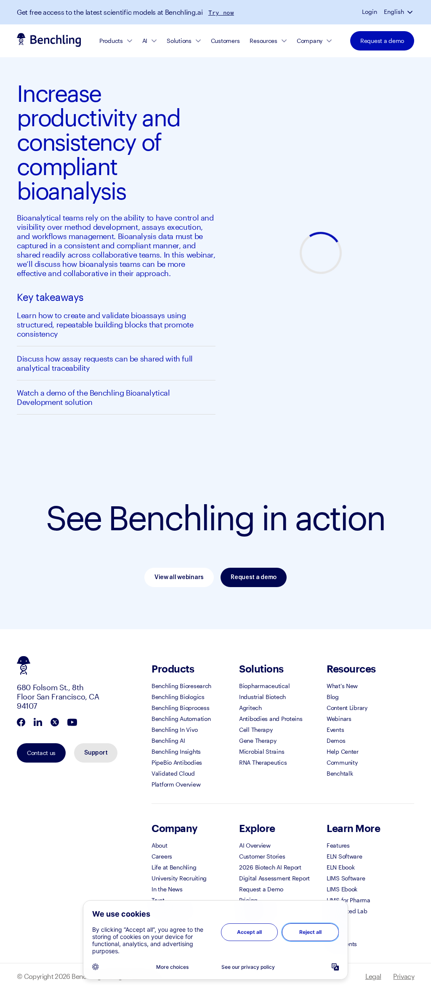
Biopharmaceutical (264, 685)
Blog (333, 696)
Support (95, 753)
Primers (337, 932)
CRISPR (336, 921)
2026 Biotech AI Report (270, 867)
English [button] (394, 11)
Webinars (339, 718)
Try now (221, 12)
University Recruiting (179, 878)
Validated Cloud (173, 773)
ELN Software (344, 856)
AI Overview (255, 845)
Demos (336, 740)
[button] (410, 11)
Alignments (342, 943)
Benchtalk (340, 773)
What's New (342, 685)
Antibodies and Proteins (271, 718)
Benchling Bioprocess (180, 707)
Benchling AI (168, 740)
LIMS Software (346, 878)
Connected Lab (347, 911)
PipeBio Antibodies (177, 762)
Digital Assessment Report (274, 878)
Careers (162, 856)
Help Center (343, 751)
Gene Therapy (258, 740)
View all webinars (179, 577)
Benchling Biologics (178, 696)
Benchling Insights (176, 751)
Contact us (41, 752)
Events (335, 729)
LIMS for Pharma (348, 900)
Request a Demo (261, 889)
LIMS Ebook (342, 889)
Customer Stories (262, 856)
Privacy (403, 976)
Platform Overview (176, 784)
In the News (167, 889)
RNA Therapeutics (263, 762)
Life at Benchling (174, 867)
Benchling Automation (181, 718)
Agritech (250, 707)
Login (369, 11)
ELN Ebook (340, 867)
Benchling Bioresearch (181, 685)
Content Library (347, 707)
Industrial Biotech (262, 696)
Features (338, 845)
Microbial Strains (261, 751)
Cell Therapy (256, 729)
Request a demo (382, 40)
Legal (373, 976)
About (160, 845)
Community (342, 762)
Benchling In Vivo (174, 729)
